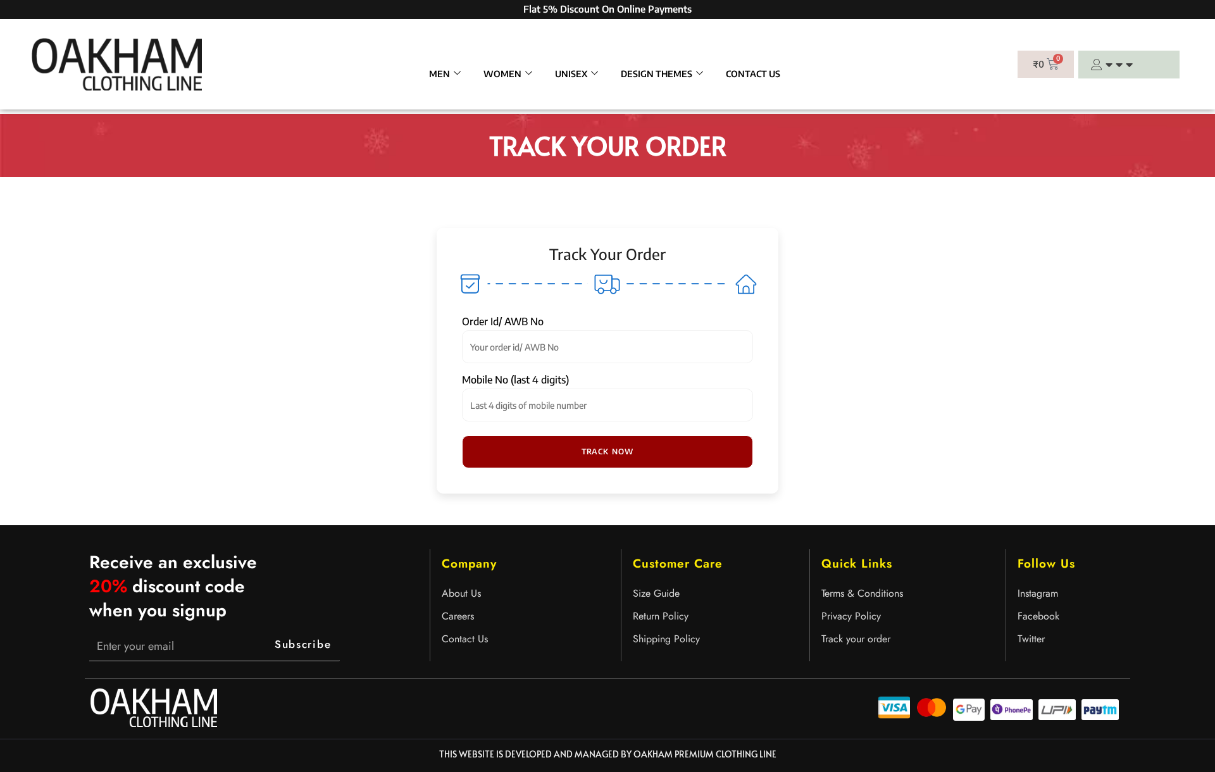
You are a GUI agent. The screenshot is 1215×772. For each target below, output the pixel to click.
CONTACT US (753, 73)
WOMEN (502, 73)
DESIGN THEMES (656, 73)
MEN (439, 73)
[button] (607, 451)
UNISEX (571, 73)
